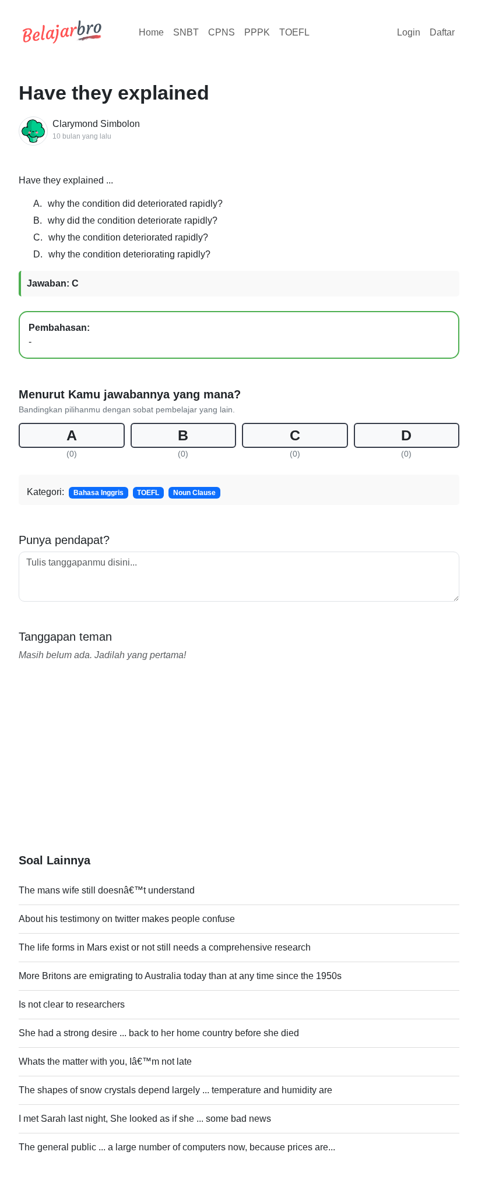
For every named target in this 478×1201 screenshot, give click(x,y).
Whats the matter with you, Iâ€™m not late (105, 1061)
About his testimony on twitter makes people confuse (127, 919)
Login (408, 32)
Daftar (442, 32)
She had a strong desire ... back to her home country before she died (159, 1033)
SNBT (186, 32)
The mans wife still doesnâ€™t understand (107, 890)
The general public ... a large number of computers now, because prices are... (177, 1147)
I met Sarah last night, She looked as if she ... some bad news (145, 1119)
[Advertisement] (239, 771)
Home (151, 32)
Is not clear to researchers (72, 1004)
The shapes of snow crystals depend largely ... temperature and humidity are (175, 1090)
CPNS (221, 32)
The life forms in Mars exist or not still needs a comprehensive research (165, 947)
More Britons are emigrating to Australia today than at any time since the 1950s (180, 976)
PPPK (257, 32)
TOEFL (294, 32)
